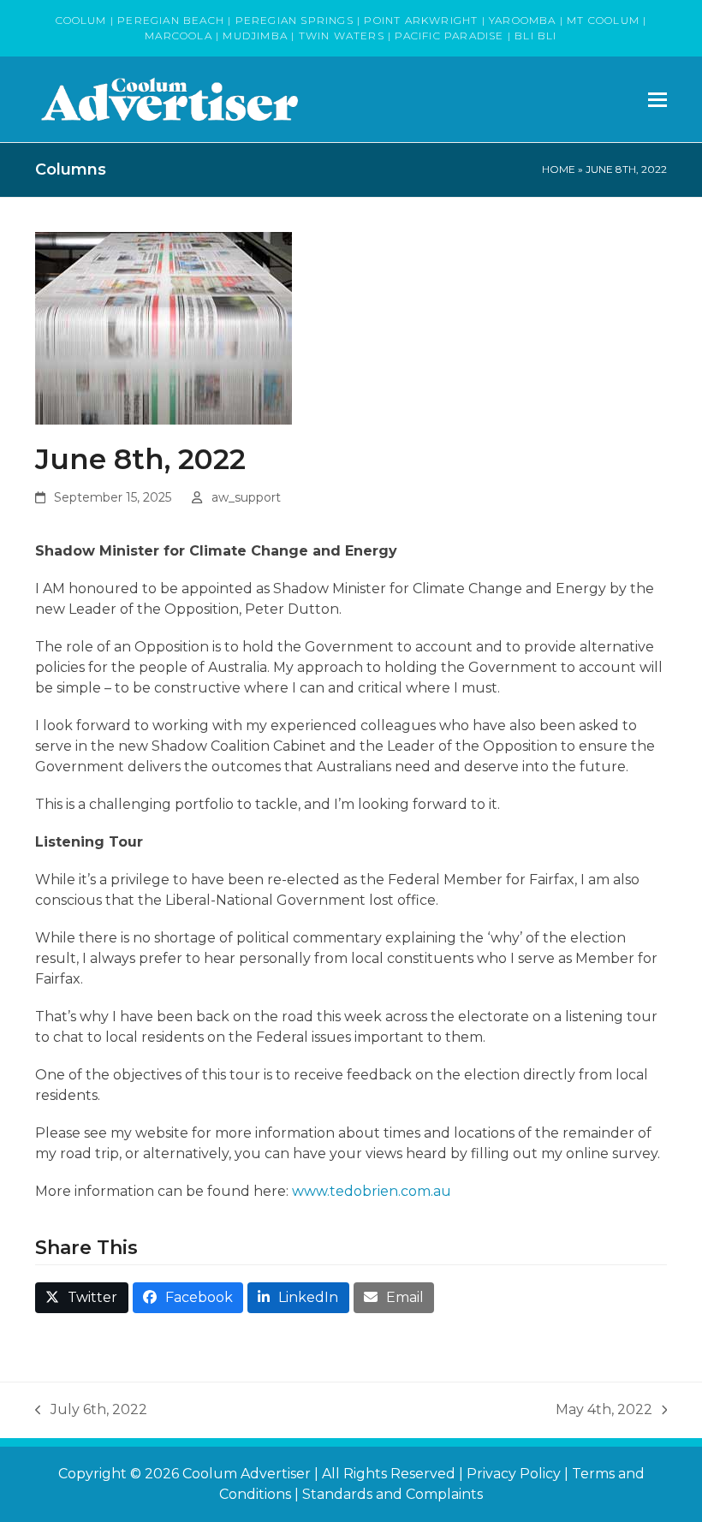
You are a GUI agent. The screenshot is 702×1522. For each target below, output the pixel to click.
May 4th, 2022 (604, 1410)
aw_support (246, 497)
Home (558, 169)
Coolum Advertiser (246, 1474)
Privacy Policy (514, 1474)
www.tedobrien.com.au (371, 1191)
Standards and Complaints (392, 1494)
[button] (657, 99)
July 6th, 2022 (91, 1410)
